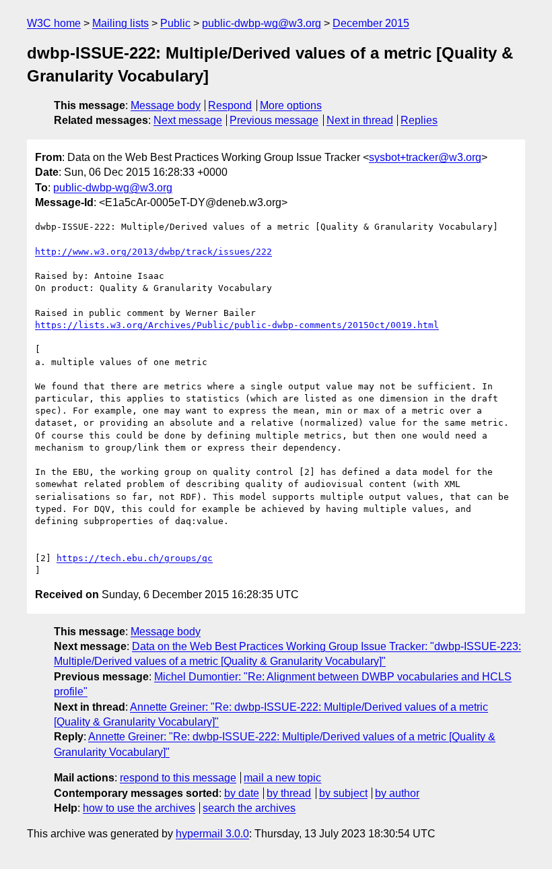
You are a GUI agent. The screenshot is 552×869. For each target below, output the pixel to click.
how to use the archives (139, 808)
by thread (289, 793)
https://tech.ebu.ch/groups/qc (135, 558)
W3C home (54, 23)
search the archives (249, 808)
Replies (419, 120)
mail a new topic (282, 777)
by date (241, 793)
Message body (166, 105)
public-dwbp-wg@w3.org (261, 23)
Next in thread (359, 120)
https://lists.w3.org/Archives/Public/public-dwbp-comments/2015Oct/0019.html (237, 325)
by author (397, 793)
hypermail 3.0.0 (212, 833)
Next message (187, 120)
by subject (343, 793)
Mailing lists (120, 23)
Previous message (274, 120)
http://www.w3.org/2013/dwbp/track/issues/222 (153, 252)
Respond (230, 105)
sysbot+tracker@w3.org (425, 157)
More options (291, 105)
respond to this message (178, 777)
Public (175, 23)
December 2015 (371, 23)
